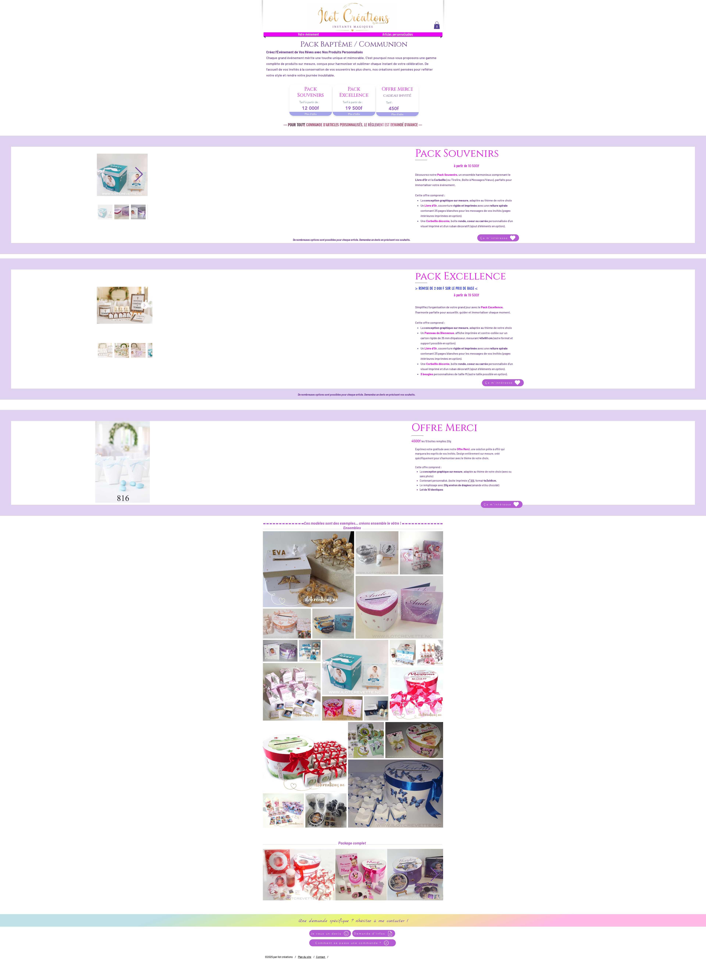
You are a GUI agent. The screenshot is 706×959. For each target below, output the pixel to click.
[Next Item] (138, 175)
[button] (437, 25)
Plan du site (304, 956)
